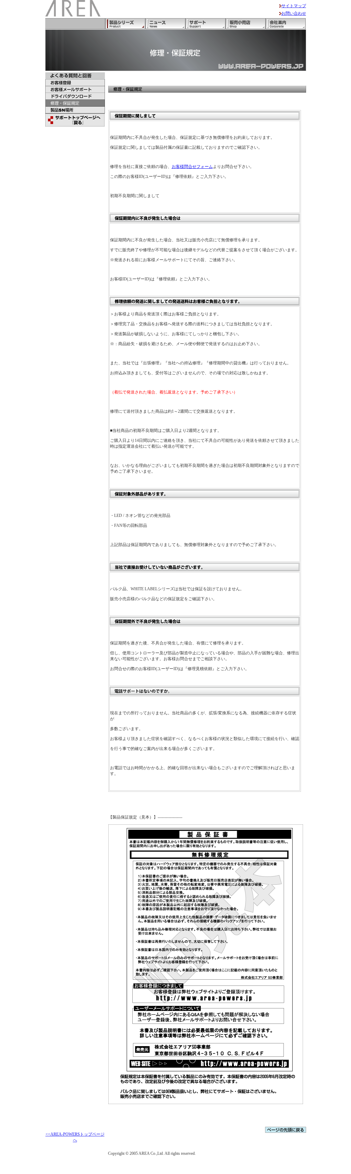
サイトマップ (293, 5)
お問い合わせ (293, 13)
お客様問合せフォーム (192, 166)
